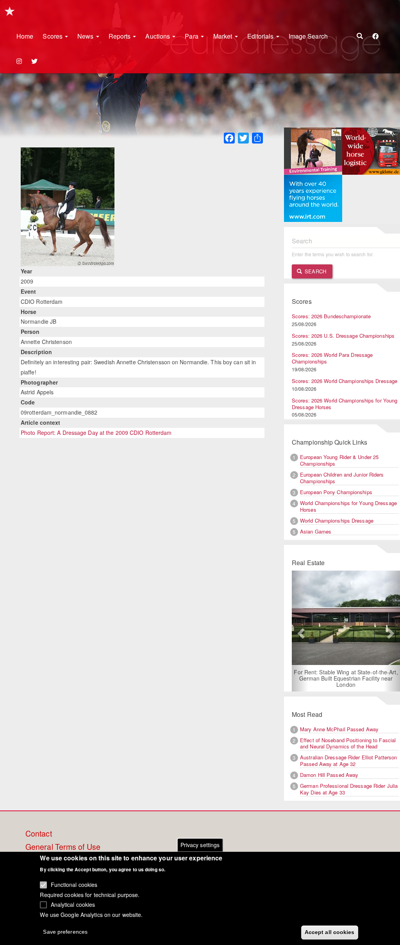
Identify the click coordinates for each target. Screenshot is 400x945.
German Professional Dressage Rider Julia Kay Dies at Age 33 (349, 789)
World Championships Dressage (336, 520)
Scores (53, 36)
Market (223, 36)
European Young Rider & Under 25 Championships (339, 460)
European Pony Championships (336, 492)
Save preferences (65, 932)
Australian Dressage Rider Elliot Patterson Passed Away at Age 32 (348, 761)
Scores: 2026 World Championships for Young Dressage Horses (344, 404)
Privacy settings (200, 845)
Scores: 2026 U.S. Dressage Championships (343, 335)
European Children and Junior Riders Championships (342, 478)
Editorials (261, 36)
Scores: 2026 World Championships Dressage (344, 381)
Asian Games (315, 531)
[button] (300, 631)
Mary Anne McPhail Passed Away (339, 729)
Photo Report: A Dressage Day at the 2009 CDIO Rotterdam (96, 432)
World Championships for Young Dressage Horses (348, 506)
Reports (120, 36)
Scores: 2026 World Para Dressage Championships (332, 358)
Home (24, 36)
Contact (38, 834)
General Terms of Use (62, 847)
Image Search (308, 36)
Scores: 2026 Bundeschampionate (331, 316)
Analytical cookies (73, 904)
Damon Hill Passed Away (329, 774)
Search (314, 271)
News (86, 36)
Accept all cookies (330, 932)
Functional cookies (74, 884)
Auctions (158, 36)
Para (192, 36)
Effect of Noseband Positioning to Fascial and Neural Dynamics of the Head (348, 743)
